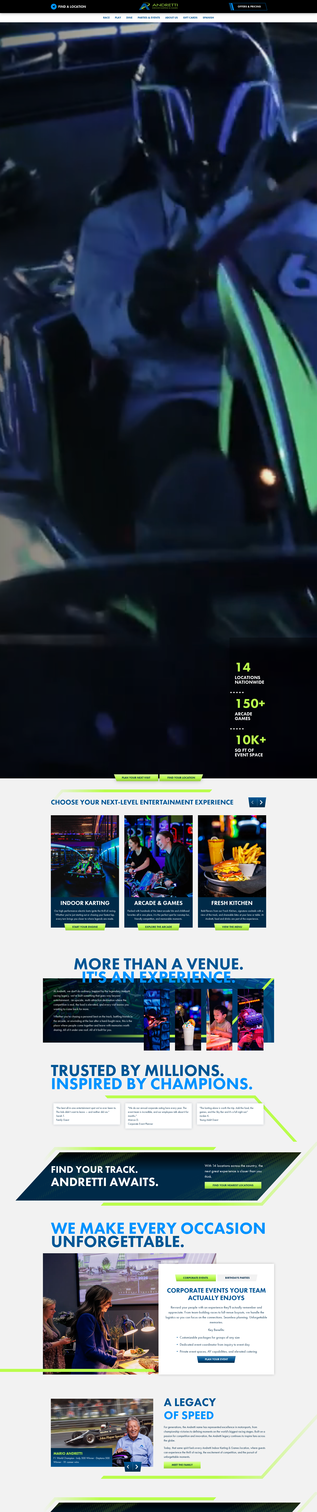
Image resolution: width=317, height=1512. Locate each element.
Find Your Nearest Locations (233, 1185)
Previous (128, 1467)
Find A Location (72, 6)
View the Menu (232, 927)
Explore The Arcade (158, 927)
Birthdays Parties (237, 1278)
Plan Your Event (216, 1359)
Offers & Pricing (249, 6)
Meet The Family (182, 1465)
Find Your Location (181, 777)
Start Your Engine (85, 927)
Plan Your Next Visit (136, 777)
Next (261, 802)
